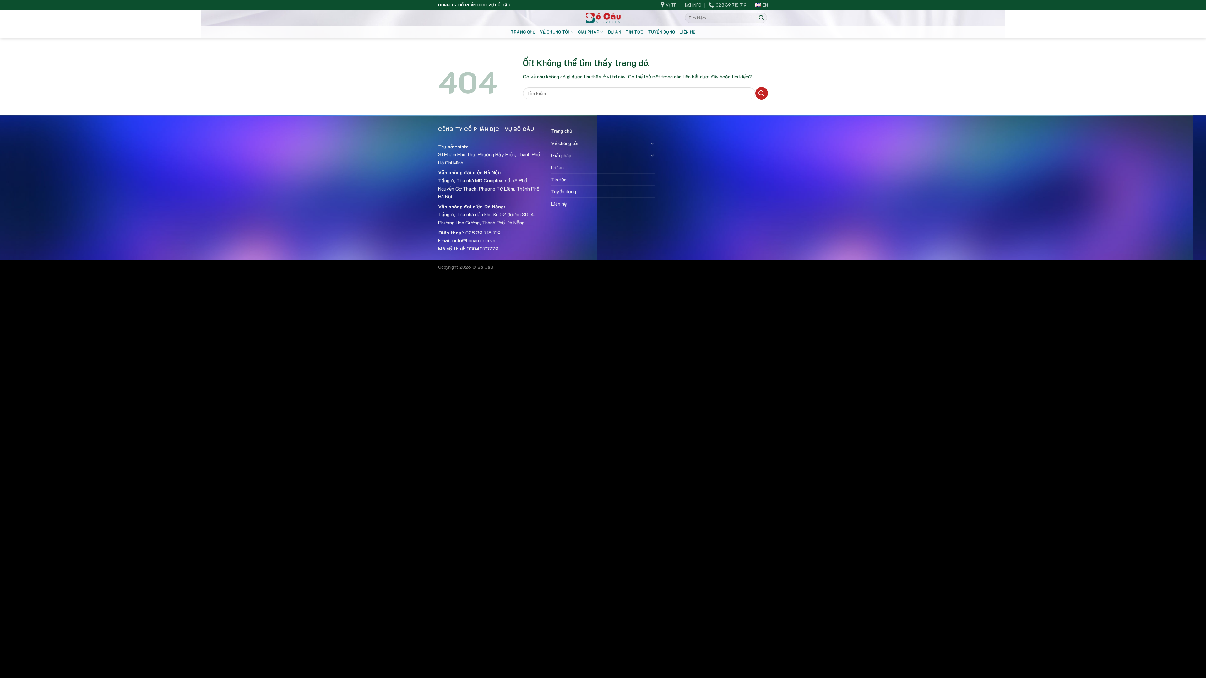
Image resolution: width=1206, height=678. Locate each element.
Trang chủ (523, 32)
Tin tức (635, 32)
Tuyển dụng (661, 32)
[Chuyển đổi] (652, 143)
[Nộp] (761, 18)
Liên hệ (687, 32)
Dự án (614, 32)
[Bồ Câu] (603, 18)
